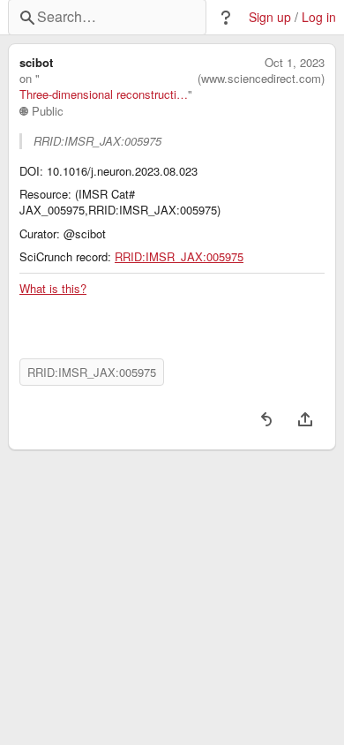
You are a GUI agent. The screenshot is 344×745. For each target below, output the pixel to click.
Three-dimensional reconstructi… (103, 94)
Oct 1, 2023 (295, 63)
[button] (225, 17)
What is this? (52, 289)
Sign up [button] (270, 17)
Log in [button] (319, 17)
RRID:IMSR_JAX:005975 (179, 257)
